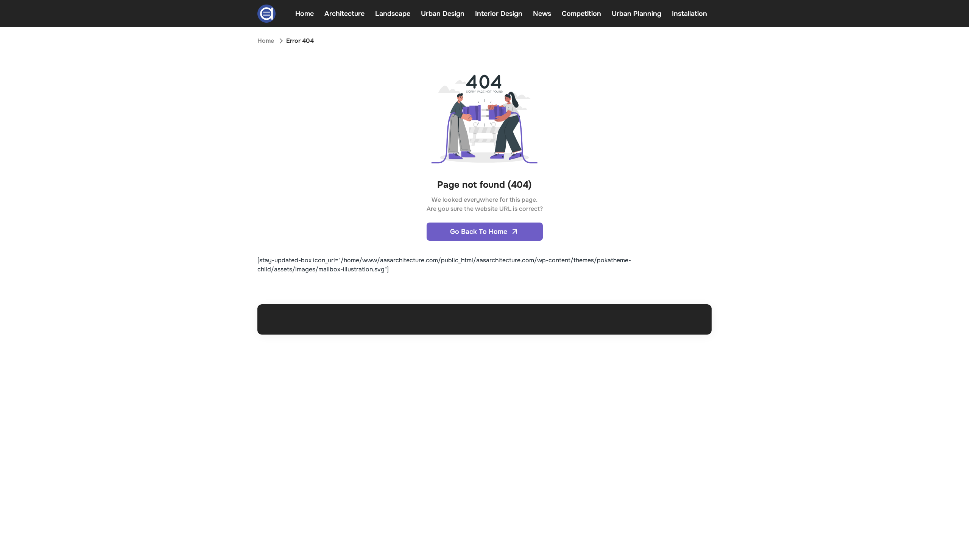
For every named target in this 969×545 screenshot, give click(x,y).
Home (304, 13)
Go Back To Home (478, 231)
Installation (689, 13)
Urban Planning (636, 13)
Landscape (392, 13)
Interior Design (498, 13)
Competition (581, 13)
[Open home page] (266, 14)
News (542, 13)
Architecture (344, 13)
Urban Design (442, 13)
